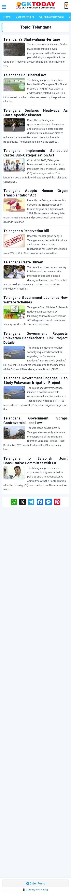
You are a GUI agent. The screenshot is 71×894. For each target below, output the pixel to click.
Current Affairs (25, 16)
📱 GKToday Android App (35, 889)
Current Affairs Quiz (51, 16)
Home (7, 16)
